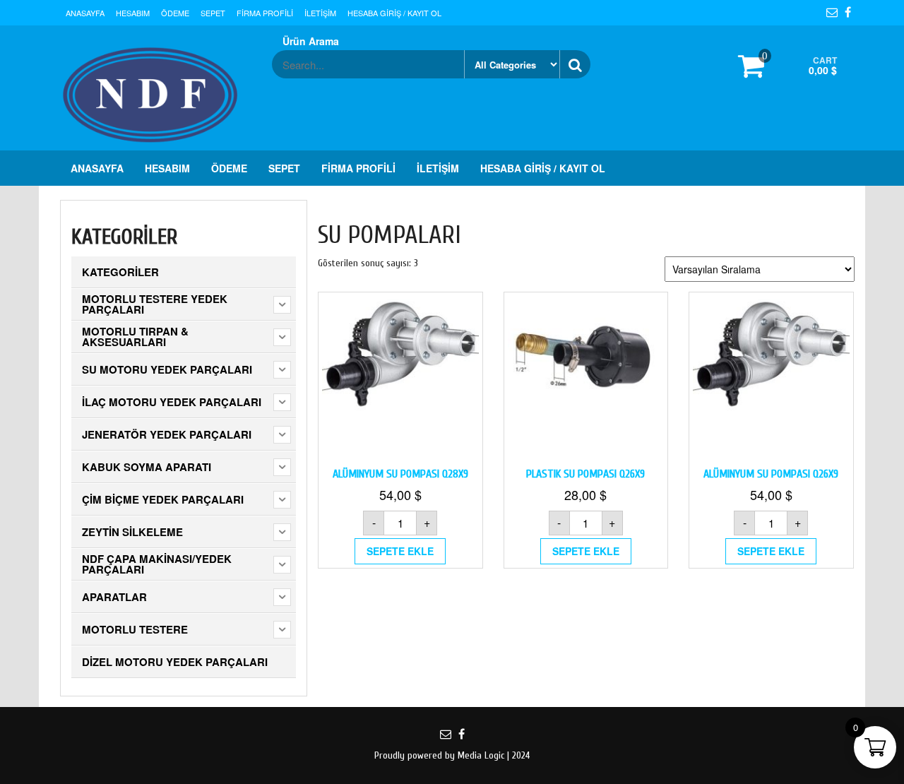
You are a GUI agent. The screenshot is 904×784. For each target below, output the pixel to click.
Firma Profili (265, 12)
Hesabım (133, 12)
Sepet (213, 12)
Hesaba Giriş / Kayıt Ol (394, 12)
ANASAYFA (85, 12)
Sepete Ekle (400, 551)
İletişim (320, 12)
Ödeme (175, 12)
